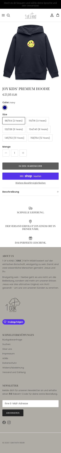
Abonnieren (13, 413)
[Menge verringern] (5, 153)
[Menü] (3, 15)
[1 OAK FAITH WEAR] (30, 15)
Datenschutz (9, 362)
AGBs (5, 358)
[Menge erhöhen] (23, 153)
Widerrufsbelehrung (13, 367)
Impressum (8, 353)
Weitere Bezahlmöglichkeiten (30, 183)
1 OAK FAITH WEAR (17, 442)
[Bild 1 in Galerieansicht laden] (30, 52)
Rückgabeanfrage (12, 339)
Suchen (6, 344)
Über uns (7, 348)
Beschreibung (10, 191)
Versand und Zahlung (14, 372)
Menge (6, 146)
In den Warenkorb (30, 166)
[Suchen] (10, 15)
